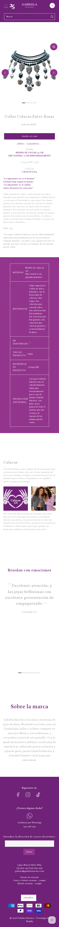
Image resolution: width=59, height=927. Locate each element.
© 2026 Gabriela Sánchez (22, 918)
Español (29, 898)
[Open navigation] (6, 5)
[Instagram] (28, 794)
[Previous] (5, 72)
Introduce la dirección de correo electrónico (29, 837)
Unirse (29, 852)
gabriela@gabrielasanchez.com (29, 871)
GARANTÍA (33, 144)
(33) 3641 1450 (36, 868)
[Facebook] (18, 794)
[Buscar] (52, 16)
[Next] (53, 72)
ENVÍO (20, 144)
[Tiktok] (38, 794)
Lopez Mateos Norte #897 (29, 865)
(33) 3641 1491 (22, 868)
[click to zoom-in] (53, 46)
